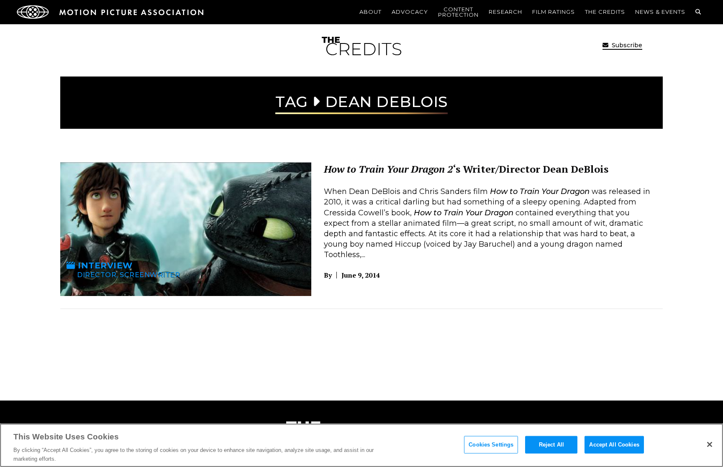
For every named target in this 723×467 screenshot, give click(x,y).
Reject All (551, 444)
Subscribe (626, 45)
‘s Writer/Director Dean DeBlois (466, 169)
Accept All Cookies (614, 444)
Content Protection (458, 12)
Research (505, 11)
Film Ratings (553, 11)
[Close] (709, 444)
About (370, 11)
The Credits (605, 11)
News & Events (660, 11)
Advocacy (410, 11)
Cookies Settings (491, 444)
